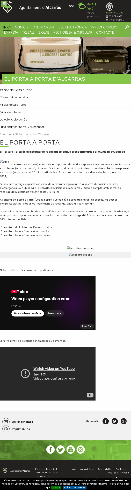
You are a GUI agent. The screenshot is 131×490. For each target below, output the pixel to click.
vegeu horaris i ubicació (50, 199)
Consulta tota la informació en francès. (24, 231)
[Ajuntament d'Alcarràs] (31, 7)
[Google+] (124, 421)
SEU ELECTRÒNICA (73, 27)
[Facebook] (106, 421)
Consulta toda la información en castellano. (27, 227)
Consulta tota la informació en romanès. (25, 235)
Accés (125, 472)
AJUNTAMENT (44, 27)
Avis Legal (113, 472)
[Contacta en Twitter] (60, 453)
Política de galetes (74, 487)
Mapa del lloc (86, 469)
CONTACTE (105, 32)
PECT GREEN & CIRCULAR (73, 32)
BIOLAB (43, 32)
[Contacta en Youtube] (70, 453)
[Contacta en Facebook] (50, 453)
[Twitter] (115, 421)
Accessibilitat (105, 469)
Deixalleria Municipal (52, 188)
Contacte (121, 469)
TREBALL (28, 32)
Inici (7, 27)
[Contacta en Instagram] (80, 453)
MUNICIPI (22, 27)
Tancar (56, 487)
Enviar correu (116, 19)
